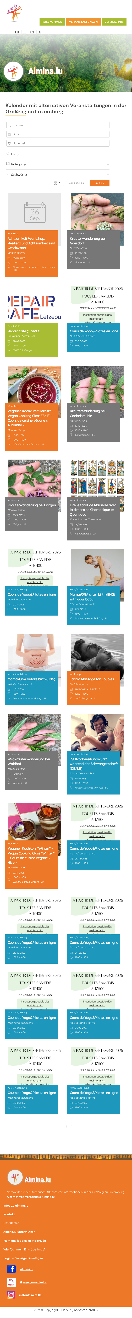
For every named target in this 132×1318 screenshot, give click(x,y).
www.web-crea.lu (86, 1310)
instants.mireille (30, 1295)
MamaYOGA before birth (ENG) (31, 679)
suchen (100, 183)
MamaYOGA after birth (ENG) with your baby (92, 596)
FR (17, 32)
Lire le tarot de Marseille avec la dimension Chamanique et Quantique (93, 510)
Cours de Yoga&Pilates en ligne (94, 331)
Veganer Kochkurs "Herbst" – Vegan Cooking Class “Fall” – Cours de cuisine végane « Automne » (30, 418)
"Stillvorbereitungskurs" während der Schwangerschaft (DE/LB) (94, 764)
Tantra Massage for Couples (92, 679)
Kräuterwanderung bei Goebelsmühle (87, 413)
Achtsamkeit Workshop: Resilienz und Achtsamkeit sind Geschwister (31, 243)
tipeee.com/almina (33, 1282)
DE (24, 32)
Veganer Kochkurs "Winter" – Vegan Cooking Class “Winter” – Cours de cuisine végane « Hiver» (31, 855)
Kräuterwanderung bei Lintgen (32, 505)
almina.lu (26, 1269)
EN (32, 32)
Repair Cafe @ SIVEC (24, 331)
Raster (56, 183)
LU (39, 32)
